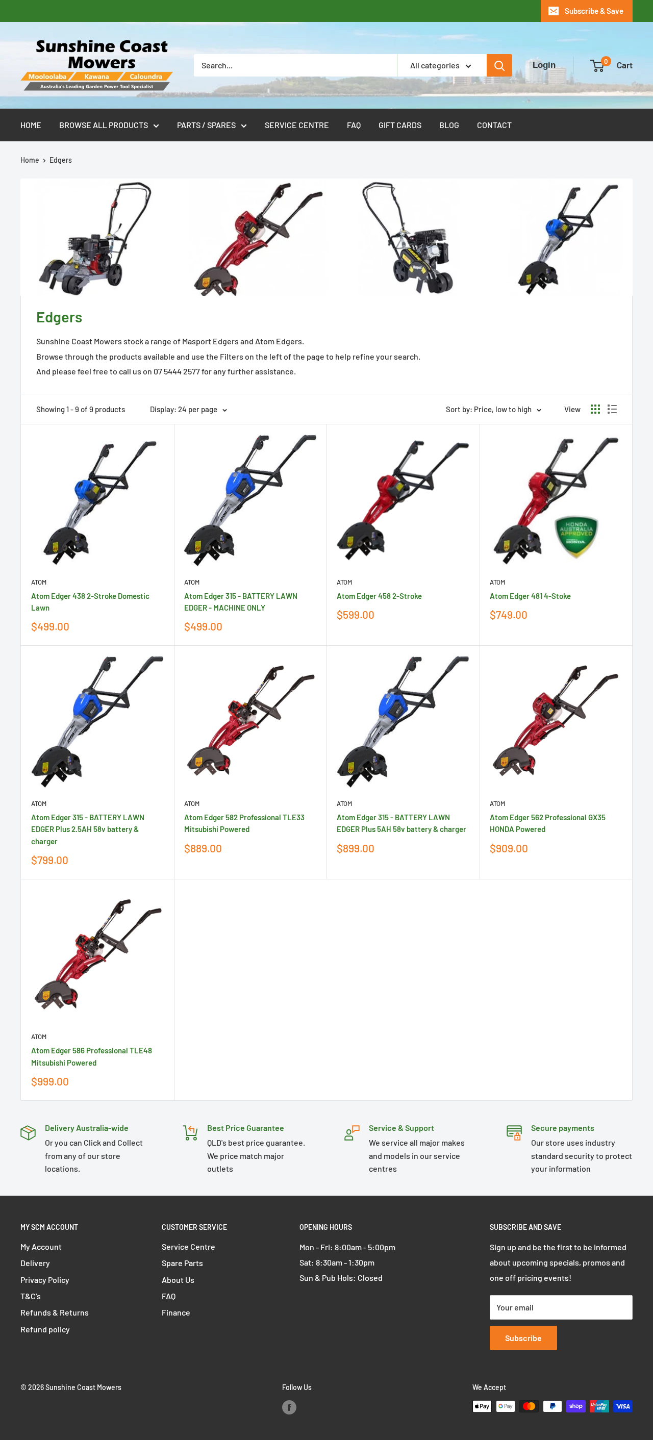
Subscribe (523, 1338)
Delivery (35, 1263)
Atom (38, 582)
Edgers (60, 160)
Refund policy (45, 1329)
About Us (178, 1279)
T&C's (30, 1296)
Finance (176, 1312)
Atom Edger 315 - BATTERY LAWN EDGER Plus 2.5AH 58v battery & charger (87, 829)
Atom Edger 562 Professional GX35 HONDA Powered (548, 823)
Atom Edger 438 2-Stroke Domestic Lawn (90, 601)
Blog (449, 125)
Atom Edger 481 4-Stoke (530, 595)
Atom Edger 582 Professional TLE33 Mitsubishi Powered (244, 823)
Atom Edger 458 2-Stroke (379, 595)
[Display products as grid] (595, 409)
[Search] (499, 65)
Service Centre (297, 125)
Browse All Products (103, 125)
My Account (41, 1246)
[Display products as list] (612, 409)
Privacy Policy (44, 1279)
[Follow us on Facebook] (289, 1407)
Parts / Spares (206, 125)
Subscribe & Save (594, 10)
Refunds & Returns (54, 1312)
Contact (494, 125)
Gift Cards (400, 125)
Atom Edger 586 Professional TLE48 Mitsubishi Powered (91, 1056)
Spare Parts (182, 1263)
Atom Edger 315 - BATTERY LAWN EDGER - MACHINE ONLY (240, 601)
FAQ (354, 125)
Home (30, 125)
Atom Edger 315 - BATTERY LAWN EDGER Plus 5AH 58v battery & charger (401, 823)
